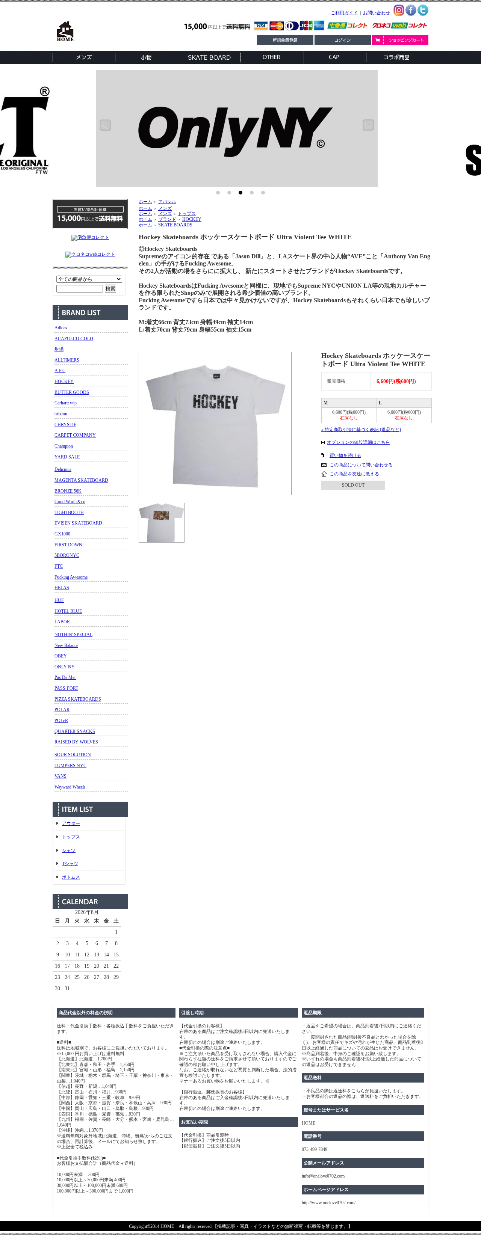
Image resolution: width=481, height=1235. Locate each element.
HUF (59, 600)
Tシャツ (70, 863)
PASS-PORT (66, 688)
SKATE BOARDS (175, 225)
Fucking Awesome (71, 577)
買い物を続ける (345, 455)
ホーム (145, 201)
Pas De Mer (65, 677)
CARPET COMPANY (75, 435)
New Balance (66, 645)
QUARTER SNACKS (74, 731)
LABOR (62, 621)
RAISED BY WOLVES (76, 742)
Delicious (62, 469)
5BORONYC (66, 555)
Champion (63, 446)
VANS (60, 776)
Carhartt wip (65, 403)
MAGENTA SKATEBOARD (81, 480)
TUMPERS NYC (70, 765)
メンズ (165, 208)
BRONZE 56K (68, 491)
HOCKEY (64, 381)
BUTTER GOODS (71, 392)
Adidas (60, 327)
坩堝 (59, 349)
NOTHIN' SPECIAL (73, 634)
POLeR (61, 720)
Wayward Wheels (70, 787)
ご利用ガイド (344, 12)
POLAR (62, 709)
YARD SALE (67, 457)
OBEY (60, 656)
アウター (71, 823)
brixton (60, 413)
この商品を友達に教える (354, 474)
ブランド (167, 219)
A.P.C (59, 370)
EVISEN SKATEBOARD (78, 523)
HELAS (61, 587)
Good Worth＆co (69, 501)
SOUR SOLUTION (72, 754)
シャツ (69, 850)
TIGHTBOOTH (69, 512)
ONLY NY (64, 667)
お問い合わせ (376, 12)
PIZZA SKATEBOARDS (77, 699)
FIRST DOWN (68, 544)
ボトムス (71, 877)
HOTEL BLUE (68, 611)
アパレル (167, 201)
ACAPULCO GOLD (73, 338)
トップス (71, 837)
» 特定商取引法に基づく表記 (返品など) (361, 429)
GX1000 (62, 534)
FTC (58, 566)
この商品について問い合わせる (361, 464)
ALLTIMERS (66, 360)
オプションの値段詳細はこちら (358, 442)
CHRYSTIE (65, 424)
